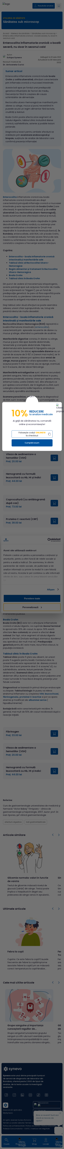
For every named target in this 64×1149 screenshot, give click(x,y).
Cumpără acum (32, 443)
